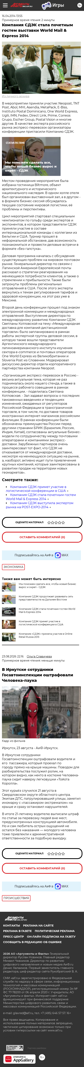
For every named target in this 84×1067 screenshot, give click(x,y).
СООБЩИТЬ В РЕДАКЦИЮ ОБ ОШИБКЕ (32, 942)
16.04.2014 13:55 (12, 16)
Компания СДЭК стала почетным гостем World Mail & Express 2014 (41, 497)
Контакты (11, 925)
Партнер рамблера (37, 1048)
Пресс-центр (13, 936)
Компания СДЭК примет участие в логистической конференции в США (36, 489)
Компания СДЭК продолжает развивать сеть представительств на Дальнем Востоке (46, 598)
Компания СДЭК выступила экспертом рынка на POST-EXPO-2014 (39, 505)
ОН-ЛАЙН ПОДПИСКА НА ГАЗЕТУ (51, 936)
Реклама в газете (17, 931)
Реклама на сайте (38, 925)
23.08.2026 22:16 (13, 656)
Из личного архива (15, 96)
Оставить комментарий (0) (42, 537)
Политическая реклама (55, 931)
